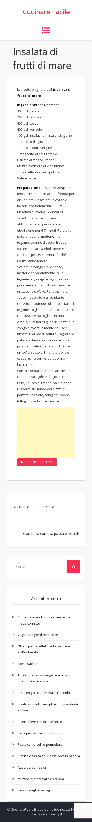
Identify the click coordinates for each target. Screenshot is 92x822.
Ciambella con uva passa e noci (49, 533)
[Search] (73, 566)
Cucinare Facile (46, 11)
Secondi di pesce (39, 462)
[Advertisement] (46, 432)
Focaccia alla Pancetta (35, 506)
